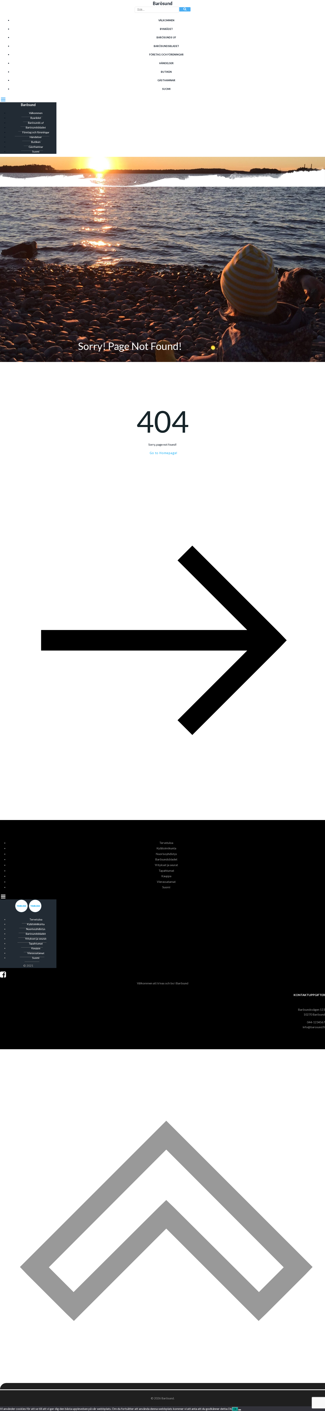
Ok (235, 1409)
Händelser (166, 63)
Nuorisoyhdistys (166, 854)
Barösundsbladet (166, 46)
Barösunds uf (166, 37)
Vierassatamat (166, 881)
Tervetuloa (166, 842)
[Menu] (162, 99)
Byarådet (166, 28)
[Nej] (239, 1409)
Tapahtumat (166, 870)
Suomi (166, 88)
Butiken (166, 71)
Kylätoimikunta (166, 848)
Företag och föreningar (166, 54)
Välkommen (166, 20)
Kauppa (166, 876)
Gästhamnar (166, 80)
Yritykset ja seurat (166, 865)
